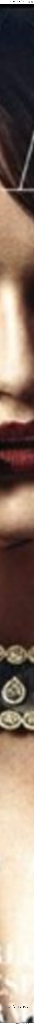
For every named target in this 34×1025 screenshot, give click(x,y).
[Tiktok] (32, 2)
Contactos (26, 1023)
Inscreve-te (18, 1023)
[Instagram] (29, 2)
